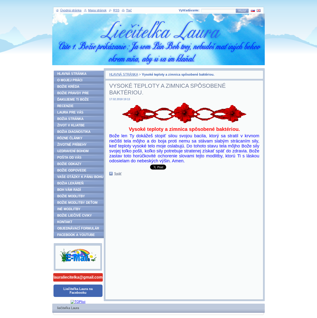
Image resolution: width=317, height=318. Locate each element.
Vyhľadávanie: (189, 10)
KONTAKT (64, 222)
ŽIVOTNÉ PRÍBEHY (72, 144)
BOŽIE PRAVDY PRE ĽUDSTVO (73, 93)
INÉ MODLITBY (68, 209)
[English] (259, 10)
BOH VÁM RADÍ (69, 190)
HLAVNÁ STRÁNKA (123, 74)
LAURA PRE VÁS (70, 112)
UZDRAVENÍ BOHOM (73, 151)
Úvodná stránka (70, 10)
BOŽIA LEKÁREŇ (70, 183)
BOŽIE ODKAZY (69, 164)
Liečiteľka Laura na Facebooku (78, 290)
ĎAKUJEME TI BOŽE (73, 99)
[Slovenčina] (253, 10)
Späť (118, 173)
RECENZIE (65, 106)
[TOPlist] (78, 302)
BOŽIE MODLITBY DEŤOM (77, 202)
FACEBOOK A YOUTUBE (76, 235)
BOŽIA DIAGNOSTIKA (73, 132)
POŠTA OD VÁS (69, 157)
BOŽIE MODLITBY (71, 196)
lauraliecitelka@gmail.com (78, 277)
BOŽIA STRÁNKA (70, 119)
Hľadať (242, 10)
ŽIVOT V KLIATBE (71, 125)
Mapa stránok (97, 10)
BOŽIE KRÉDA (68, 86)
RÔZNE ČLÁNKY (69, 138)
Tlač (129, 10)
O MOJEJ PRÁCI (69, 80)
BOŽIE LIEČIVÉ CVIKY (74, 215)
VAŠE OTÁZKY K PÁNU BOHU (80, 177)
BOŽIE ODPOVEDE (71, 170)
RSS (116, 10)
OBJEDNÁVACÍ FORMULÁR (78, 228)
